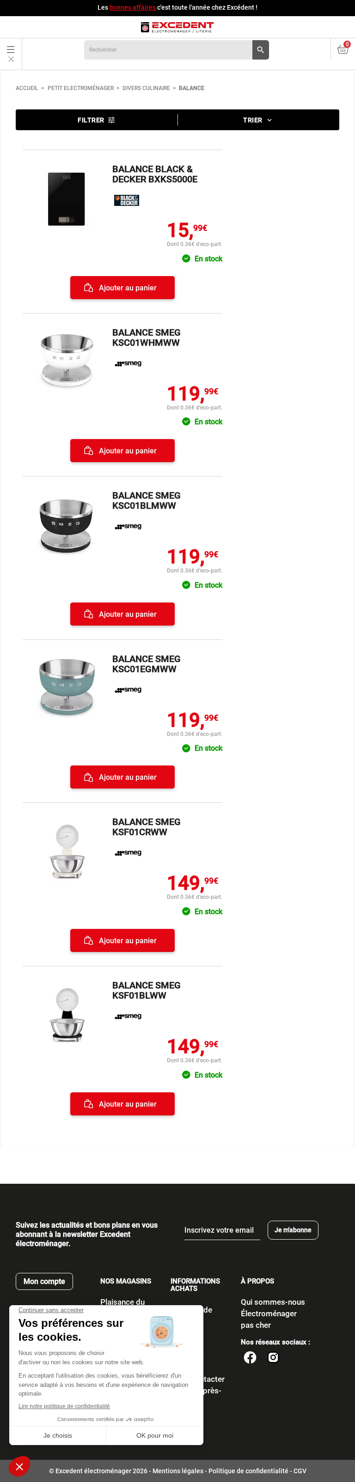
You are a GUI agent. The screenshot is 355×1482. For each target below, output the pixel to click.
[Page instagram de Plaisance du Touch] (273, 1358)
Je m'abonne (293, 1230)
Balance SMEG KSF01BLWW (146, 990)
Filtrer (97, 120)
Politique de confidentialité (248, 1471)
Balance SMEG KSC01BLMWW (146, 500)
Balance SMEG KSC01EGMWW (146, 664)
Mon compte (44, 1281)
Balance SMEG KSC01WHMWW (146, 337)
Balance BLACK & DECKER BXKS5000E (154, 174)
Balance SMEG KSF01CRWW (146, 826)
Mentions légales (178, 1471)
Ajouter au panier (127, 287)
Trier (258, 120)
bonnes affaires (133, 7)
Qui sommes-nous (273, 1302)
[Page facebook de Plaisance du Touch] (250, 1358)
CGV (300, 1471)
